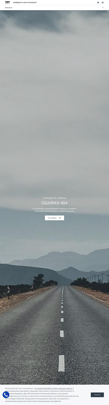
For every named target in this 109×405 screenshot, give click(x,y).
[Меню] (102, 2)
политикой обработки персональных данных (53, 388)
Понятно (97, 395)
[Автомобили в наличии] (98, 2)
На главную (52, 218)
